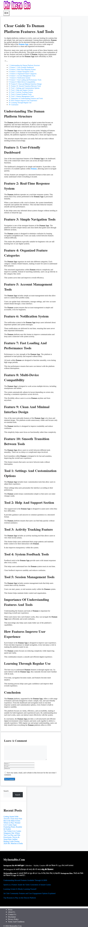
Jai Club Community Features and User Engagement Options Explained (29, 893)
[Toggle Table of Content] (6, 61)
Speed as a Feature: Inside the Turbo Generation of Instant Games (27, 885)
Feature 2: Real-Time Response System (23, 69)
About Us (11, 912)
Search (6, 791)
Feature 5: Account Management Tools (22, 76)
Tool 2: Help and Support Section (22, 90)
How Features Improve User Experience (24, 100)
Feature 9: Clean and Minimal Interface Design (26, 84)
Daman (34, 169)
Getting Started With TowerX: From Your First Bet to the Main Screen (13, 819)
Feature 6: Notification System (20, 78)
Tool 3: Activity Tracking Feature (22, 92)
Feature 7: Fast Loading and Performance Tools (25, 80)
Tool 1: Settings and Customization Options (25, 88)
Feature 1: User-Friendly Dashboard (22, 67)
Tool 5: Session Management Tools (22, 96)
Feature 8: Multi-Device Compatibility (22, 82)
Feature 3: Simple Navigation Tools (21, 71)
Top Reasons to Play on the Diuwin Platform (19, 898)
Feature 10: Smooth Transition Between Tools (26, 86)
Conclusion (14, 105)
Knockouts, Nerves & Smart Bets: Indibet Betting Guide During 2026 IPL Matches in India (13, 840)
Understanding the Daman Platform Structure (25, 65)
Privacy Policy (13, 919)
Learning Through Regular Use (21, 102)
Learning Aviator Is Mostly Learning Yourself (19, 889)
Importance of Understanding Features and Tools (27, 98)
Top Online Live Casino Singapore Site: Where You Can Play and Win (12, 833)
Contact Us (12, 914)
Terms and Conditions (16, 921)
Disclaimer (12, 917)
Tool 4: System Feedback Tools (21, 94)
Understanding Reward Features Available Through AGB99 (25, 880)
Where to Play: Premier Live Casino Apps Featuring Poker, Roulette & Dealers (13, 826)
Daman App (23, 44)
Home (10, 909)
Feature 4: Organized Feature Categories (23, 74)
